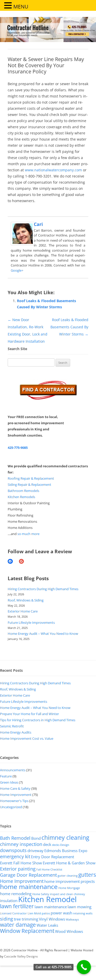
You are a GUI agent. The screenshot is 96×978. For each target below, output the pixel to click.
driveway (35, 850)
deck (47, 844)
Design (64, 845)
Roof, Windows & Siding (26, 600)
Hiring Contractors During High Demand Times (43, 589)
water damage (18, 924)
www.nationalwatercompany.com (53, 169)
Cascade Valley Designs (21, 956)
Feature (6, 776)
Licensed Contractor (13, 913)
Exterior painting (18, 869)
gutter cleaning (68, 875)
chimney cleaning (65, 837)
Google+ (17, 270)
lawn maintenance (51, 906)
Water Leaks (47, 925)
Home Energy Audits (15, 732)
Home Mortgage (69, 888)
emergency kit (15, 856)
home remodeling (15, 893)
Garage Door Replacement (28, 875)
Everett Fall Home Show (21, 862)
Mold (37, 913)
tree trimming (26, 919)
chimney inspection (21, 844)
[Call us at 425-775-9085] (84, 967)
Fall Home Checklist (49, 869)
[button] (8, 5)
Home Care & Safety (15, 788)
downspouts (13, 850)
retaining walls (82, 913)
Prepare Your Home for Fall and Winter (29, 714)
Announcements (12, 770)
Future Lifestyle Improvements (31, 622)
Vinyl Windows (52, 919)
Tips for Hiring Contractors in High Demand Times (37, 720)
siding (6, 919)
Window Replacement (27, 930)
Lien (30, 913)
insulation (8, 900)
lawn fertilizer (17, 906)
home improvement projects (69, 881)
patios (46, 913)
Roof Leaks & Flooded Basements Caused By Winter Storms (69, 327)
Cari (38, 224)
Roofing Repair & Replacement (31, 478)
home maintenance (29, 886)
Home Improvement (15, 794)
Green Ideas (9, 782)
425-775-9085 (18, 447)
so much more (28, 533)
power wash (61, 912)
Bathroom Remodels (23, 490)
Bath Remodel (15, 838)
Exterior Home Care (23, 611)
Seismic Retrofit (12, 726)
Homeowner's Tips (14, 800)
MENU (20, 6)
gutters (87, 874)
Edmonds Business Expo (65, 850)
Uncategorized (11, 807)
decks (55, 845)
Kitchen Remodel (47, 899)
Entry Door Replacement (52, 856)
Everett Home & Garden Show (69, 862)
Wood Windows (69, 931)
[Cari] (22, 244)
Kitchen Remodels (21, 497)
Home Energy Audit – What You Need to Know (43, 633)
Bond (36, 838)
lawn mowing (79, 906)
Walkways (72, 919)
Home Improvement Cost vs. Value (26, 738)
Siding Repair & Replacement (29, 484)
